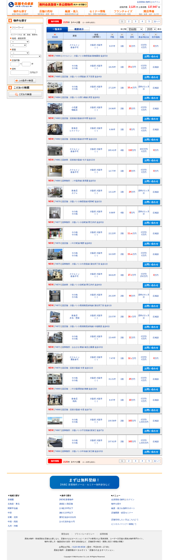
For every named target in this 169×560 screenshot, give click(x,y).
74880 (58, 181)
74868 (58, 409)
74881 (58, 160)
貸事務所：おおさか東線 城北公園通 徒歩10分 (82, 347)
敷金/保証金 (144, 37)
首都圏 (11, 499)
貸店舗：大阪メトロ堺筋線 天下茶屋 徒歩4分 (82, 76)
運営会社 (65, 534)
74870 (58, 368)
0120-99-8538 (78, 547)
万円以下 (34, 72)
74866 (58, 451)
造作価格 (156, 37)
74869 (58, 389)
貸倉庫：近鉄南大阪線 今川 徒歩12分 (78, 160)
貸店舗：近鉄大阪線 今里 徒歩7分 (77, 409)
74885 (58, 76)
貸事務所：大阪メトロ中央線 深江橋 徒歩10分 (82, 451)
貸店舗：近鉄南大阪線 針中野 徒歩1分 (79, 118)
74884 (58, 97)
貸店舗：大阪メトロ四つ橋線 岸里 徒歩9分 (81, 97)
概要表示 (79, 29)
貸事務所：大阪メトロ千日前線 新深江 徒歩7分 (83, 430)
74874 (58, 285)
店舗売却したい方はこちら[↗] (124, 519)
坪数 (112, 37)
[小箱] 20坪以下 (66, 508)
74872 (58, 326)
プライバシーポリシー (84, 534)
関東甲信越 (13, 508)
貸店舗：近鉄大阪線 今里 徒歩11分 (77, 368)
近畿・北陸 (13, 517)
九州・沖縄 (13, 526)
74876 (58, 243)
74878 (58, 201)
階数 (122, 37)
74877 (58, 222)
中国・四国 (13, 521)
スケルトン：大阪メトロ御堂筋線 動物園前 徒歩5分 (85, 56)
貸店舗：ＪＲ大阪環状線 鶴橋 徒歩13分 (79, 389)
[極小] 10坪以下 (66, 513)
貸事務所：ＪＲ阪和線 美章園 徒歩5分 (79, 181)
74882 (58, 139)
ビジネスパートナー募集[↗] (123, 524)
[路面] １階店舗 (66, 504)
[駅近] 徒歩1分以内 (67, 517)
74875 (58, 264)
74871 (58, 347)
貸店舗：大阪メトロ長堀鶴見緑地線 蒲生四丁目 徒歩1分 (87, 305)
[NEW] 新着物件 (66, 499)
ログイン (156, 2)
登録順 (55, 37)
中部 (10, 513)
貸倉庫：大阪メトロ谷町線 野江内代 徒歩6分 (82, 285)
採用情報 (104, 534)
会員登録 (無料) (144, 2)
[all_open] (25, 94)
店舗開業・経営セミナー (122, 513)
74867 (58, 430)
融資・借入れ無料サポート (123, 508)
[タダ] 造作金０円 (67, 521)
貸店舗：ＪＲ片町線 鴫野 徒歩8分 (77, 243)
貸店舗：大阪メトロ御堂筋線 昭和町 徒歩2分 (82, 201)
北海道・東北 (14, 504)
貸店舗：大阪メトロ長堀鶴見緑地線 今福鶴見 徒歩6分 (86, 326)
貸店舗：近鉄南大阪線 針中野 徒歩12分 (79, 139)
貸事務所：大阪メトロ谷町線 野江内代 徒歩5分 (83, 222)
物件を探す (116, 504)
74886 (58, 56)
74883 (58, 118)
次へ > (157, 21)
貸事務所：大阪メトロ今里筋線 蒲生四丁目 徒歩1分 (85, 264)
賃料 (132, 37)
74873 (58, 305)
